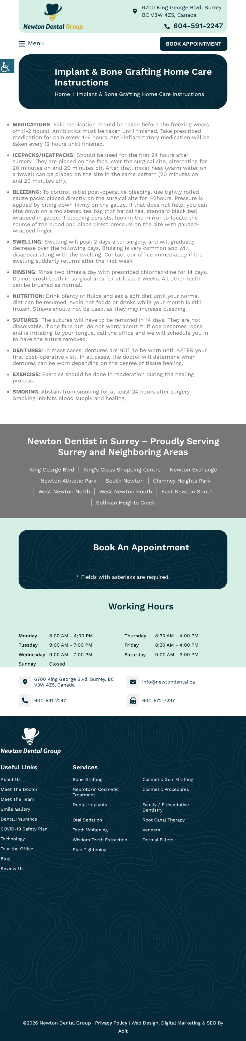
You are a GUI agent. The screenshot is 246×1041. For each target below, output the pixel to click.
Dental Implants (90, 804)
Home (62, 94)
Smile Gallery (15, 809)
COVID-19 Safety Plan (24, 829)
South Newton (125, 480)
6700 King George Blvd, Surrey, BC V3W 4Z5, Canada (182, 11)
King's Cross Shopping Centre (121, 469)
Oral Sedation (87, 820)
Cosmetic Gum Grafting (167, 779)
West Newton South (125, 491)
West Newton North (64, 491)
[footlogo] (31, 741)
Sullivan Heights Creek (125, 502)
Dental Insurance (19, 819)
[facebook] (6, 886)
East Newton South (187, 491)
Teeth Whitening (90, 830)
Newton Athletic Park (68, 480)
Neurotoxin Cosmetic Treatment (95, 792)
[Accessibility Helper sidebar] (7, 66)
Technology (13, 839)
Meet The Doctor (19, 789)
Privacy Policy (111, 1023)
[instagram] (22, 886)
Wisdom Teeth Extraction (100, 839)
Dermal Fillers (157, 839)
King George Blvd (51, 469)
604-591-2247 (198, 25)
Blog (5, 858)
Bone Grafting (87, 779)
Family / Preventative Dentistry (165, 807)
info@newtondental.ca (168, 682)
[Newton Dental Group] (53, 16)
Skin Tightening (89, 849)
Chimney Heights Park (181, 480)
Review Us (12, 868)
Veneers (151, 830)
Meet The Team (17, 799)
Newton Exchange (193, 469)
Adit (123, 1031)
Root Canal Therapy (163, 820)
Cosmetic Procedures (165, 789)
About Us (11, 779)
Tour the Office (17, 848)
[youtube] (38, 886)
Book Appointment (193, 43)
